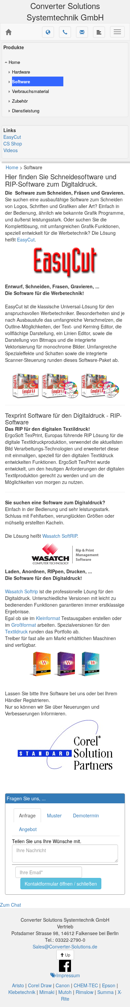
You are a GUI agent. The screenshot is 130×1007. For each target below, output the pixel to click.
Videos (10, 150)
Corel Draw (40, 985)
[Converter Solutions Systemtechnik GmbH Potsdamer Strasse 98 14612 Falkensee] (8, 32)
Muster (54, 815)
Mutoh (65, 992)
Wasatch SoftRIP (59, 535)
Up (67, 955)
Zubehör (20, 101)
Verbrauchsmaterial (30, 91)
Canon (63, 985)
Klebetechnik (21, 992)
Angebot (28, 829)
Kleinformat (48, 618)
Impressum (67, 975)
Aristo (18, 985)
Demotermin (86, 815)
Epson (108, 985)
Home (14, 62)
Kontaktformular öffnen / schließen (61, 883)
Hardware (21, 72)
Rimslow (84, 992)
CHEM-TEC (86, 985)
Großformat (23, 624)
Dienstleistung (25, 110)
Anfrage (27, 815)
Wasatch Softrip (21, 591)
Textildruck (16, 631)
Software (21, 81)
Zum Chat (10, 904)
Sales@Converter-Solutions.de (65, 946)
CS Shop (12, 143)
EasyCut (12, 136)
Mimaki (46, 992)
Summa (105, 992)
